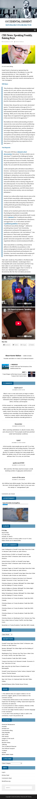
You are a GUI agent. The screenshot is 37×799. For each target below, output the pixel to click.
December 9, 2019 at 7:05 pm (18, 390)
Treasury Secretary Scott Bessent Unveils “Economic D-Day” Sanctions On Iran (17, 579)
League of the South (8, 738)
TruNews (4, 750)
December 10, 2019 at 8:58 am (18, 479)
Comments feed (6, 778)
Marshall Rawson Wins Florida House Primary (15, 684)
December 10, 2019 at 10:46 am (18, 442)
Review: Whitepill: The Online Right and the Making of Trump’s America (18, 584)
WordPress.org (6, 781)
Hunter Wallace (19, 42)
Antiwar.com (5, 728)
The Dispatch (6, 148)
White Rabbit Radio (7, 754)
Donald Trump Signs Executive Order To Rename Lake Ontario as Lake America (18, 550)
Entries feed (5, 775)
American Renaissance (8, 724)
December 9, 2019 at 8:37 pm (18, 426)
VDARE (4, 752)
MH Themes (28, 797)
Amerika (4, 726)
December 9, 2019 (8, 42)
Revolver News (6, 742)
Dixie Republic (6, 732)
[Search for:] (19, 787)
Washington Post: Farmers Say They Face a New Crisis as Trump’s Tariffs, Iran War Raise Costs (18, 620)
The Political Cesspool (8, 748)
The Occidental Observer (9, 746)
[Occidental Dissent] (18, 17)
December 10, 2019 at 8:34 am (18, 465)
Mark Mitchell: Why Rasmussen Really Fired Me (15, 676)
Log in (3, 772)
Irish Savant (5, 736)
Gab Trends (5, 734)
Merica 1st (5, 740)
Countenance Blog (7, 730)
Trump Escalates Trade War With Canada (22, 625)
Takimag (4, 744)
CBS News (5, 84)
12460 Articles (27, 356)
